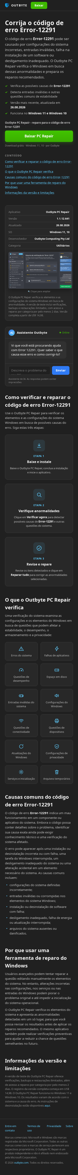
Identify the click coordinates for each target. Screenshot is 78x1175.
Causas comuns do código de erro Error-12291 (37, 177)
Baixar (39, 5)
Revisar (55, 265)
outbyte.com (21, 1162)
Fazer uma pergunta (68, 282)
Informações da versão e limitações (29, 193)
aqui (47, 1105)
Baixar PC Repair (39, 136)
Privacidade (54, 1126)
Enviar (61, 370)
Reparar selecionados (65, 286)
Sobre (69, 1126)
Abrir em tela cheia (65, 257)
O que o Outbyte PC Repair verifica (29, 171)
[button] (39, 272)
